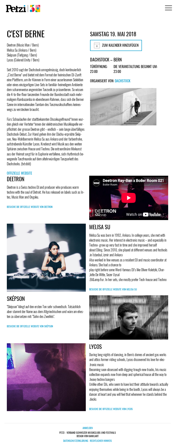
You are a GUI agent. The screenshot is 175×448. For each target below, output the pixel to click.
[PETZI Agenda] (22, 8)
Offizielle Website (19, 173)
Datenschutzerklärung (75, 440)
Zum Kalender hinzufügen (120, 45)
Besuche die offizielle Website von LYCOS (111, 409)
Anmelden (88, 428)
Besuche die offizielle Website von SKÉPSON (30, 326)
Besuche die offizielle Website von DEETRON (29, 207)
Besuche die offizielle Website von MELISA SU (113, 289)
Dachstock (122, 80)
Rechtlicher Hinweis (101, 440)
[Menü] (167, 8)
